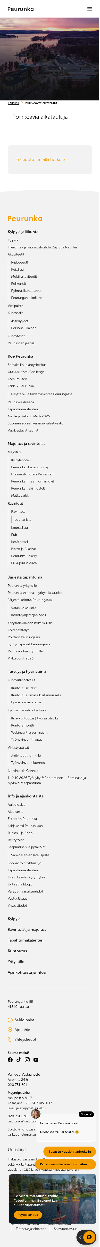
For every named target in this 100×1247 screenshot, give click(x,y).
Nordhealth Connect (24, 771)
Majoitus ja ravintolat (26, 444)
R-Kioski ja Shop (20, 833)
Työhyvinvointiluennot (28, 763)
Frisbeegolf (19, 262)
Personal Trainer (23, 328)
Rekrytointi (16, 840)
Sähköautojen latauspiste (30, 855)
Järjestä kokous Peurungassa (30, 600)
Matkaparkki (20, 495)
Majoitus (14, 452)
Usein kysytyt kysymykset (27, 877)
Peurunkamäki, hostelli (28, 488)
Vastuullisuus (17, 898)
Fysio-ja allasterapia (26, 702)
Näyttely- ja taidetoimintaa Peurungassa (41, 394)
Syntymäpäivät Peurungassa (29, 644)
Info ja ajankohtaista (25, 796)
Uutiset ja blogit (20, 884)
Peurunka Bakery (24, 556)
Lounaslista (23, 519)
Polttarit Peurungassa (24, 637)
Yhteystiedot (17, 905)
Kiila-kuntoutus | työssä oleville (34, 718)
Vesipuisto (16, 306)
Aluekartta (15, 812)
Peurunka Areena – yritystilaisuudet (35, 593)
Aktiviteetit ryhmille (26, 755)
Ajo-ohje (29, 1030)
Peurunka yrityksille (22, 586)
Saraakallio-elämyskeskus (27, 365)
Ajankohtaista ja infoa (27, 972)
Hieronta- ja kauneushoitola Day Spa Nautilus (42, 247)
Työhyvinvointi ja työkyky (27, 710)
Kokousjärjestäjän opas (28, 615)
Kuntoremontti (22, 725)
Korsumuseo (17, 379)
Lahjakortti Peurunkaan (25, 826)
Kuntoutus (17, 951)
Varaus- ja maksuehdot (25, 891)
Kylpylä (13, 240)
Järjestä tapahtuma (25, 577)
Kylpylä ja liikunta (23, 232)
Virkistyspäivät (18, 747)
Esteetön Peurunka (22, 819)
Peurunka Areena (21, 402)
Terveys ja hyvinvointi (27, 671)
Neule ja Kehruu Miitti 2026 (29, 416)
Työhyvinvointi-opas (26, 739)
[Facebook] (10, 1059)
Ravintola (18, 511)
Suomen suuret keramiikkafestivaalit (35, 423)
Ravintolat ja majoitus (27, 929)
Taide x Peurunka (21, 386)
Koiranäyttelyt (18, 630)
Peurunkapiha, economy (30, 467)
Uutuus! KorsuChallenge (26, 372)
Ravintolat (15, 503)
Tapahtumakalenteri (23, 409)
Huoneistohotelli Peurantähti (33, 474)
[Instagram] (27, 1059)
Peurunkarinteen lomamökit (32, 481)
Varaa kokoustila (23, 608)
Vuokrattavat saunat (23, 430)
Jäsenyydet (19, 321)
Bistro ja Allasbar (23, 549)
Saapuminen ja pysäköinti (27, 847)
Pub (14, 535)
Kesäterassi (19, 542)
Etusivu (13, 103)
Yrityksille (16, 962)
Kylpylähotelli (21, 460)
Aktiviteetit (16, 254)
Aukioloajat (16, 804)
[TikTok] (19, 1059)
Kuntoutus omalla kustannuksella (36, 695)
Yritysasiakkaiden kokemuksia (30, 623)
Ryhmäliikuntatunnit (26, 291)
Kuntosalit (15, 313)
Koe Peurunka (20, 356)
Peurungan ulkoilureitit (28, 298)
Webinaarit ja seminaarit (29, 732)
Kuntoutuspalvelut (21, 680)
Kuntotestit (16, 336)
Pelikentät (18, 283)
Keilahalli (17, 269)
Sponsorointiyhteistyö (25, 863)
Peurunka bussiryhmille (25, 651)
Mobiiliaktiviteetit (24, 276)
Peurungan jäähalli (21, 343)
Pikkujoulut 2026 (24, 563)
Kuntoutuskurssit (24, 688)
